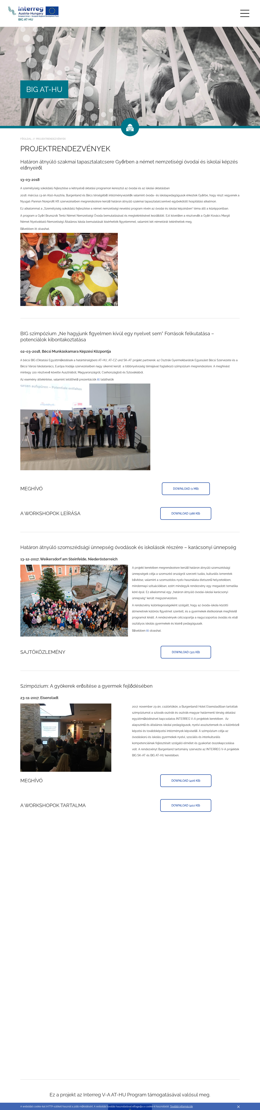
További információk (181, 1106)
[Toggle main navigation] (245, 13)
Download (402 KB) (185, 805)
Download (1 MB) (186, 488)
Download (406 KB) (185, 780)
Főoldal (26, 138)
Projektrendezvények (51, 138)
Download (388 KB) (185, 513)
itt (98, 379)
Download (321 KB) (186, 652)
